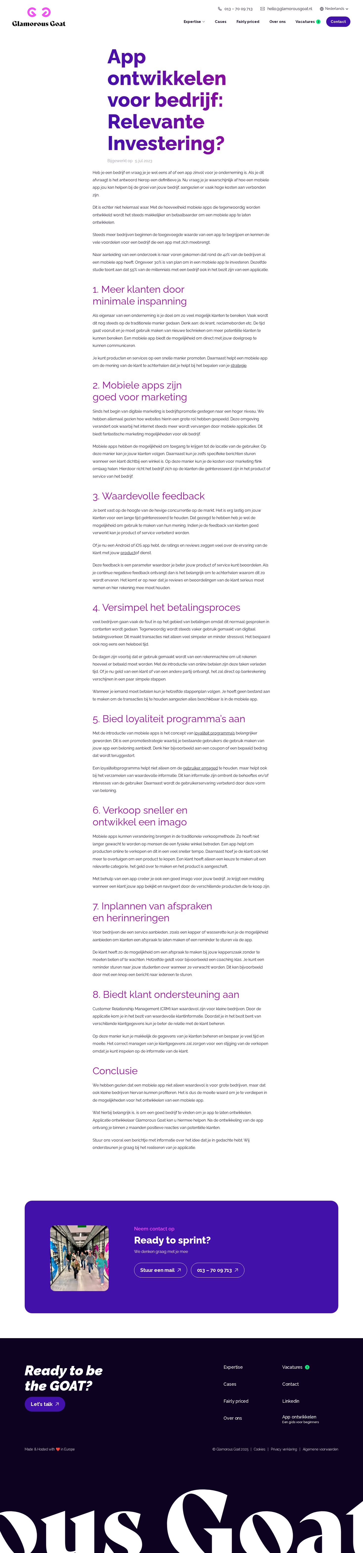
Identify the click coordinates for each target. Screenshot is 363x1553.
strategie (238, 365)
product (128, 552)
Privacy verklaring (284, 1449)
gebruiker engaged (200, 768)
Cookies (259, 1449)
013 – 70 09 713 (238, 8)
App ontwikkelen (300, 1416)
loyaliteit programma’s (214, 733)
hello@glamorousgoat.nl (289, 8)
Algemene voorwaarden (320, 1449)
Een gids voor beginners (300, 1422)
